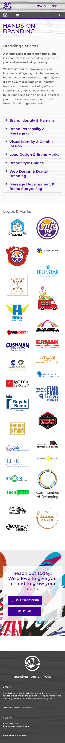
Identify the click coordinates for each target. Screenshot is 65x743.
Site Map (23, 735)
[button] (17, 15)
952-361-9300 (47, 6)
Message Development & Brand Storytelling (31, 186)
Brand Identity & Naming (31, 120)
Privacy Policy (9, 735)
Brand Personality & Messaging (27, 131)
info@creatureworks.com (17, 726)
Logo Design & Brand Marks (34, 154)
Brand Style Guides (26, 163)
